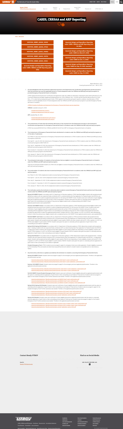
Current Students (81, 425)
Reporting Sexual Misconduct (54, 428)
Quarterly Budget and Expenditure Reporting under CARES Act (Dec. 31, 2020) (79, 58)
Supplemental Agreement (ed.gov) (40, 110)
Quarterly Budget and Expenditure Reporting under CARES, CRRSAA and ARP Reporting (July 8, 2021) (37, 67)
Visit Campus (95, 423)
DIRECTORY (92, 2)
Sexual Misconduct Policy (42, 428)
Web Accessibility (21, 428)
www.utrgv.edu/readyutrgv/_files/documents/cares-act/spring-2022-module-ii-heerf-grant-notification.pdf (59, 305)
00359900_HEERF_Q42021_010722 (37, 56)
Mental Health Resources (31, 428)
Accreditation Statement (51, 423)
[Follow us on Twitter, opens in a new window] (90, 364)
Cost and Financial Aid (67, 421)
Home (16, 36)
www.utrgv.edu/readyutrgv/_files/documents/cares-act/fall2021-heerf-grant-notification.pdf (55, 281)
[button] (121, 2)
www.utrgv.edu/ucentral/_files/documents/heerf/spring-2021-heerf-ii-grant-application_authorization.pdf (58, 261)
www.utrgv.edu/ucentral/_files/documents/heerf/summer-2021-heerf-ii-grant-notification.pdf (55, 270)
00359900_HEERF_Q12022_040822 (37, 51)
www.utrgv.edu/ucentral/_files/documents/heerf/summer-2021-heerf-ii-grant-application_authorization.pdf (59, 268)
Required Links (42, 423)
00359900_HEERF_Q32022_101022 (37, 42)
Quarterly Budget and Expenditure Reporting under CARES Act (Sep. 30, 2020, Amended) (79, 65)
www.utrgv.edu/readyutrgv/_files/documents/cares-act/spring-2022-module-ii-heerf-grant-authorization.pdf (59, 303)
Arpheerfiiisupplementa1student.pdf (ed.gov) (43, 119)
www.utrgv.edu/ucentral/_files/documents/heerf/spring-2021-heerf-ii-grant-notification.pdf (55, 260)
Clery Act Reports (35, 425)
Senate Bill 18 (27, 425)
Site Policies (35, 423)
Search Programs (66, 425)
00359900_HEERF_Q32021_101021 (37, 61)
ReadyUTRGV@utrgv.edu (26, 364)
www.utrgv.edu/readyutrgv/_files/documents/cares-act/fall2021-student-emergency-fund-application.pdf (58, 282)
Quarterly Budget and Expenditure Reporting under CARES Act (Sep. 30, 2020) (79, 72)
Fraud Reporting (21, 425)
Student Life (65, 423)
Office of (28, 9)
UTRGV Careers (96, 421)
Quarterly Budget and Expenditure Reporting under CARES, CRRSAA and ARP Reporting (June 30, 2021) (79, 44)
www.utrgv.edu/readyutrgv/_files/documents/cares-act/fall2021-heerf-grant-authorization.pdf (55, 279)
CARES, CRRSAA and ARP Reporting (25, 423)
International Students (83, 421)
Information (21, 36)
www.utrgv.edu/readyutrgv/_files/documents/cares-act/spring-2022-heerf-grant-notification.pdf (56, 293)
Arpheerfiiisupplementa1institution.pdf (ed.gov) (44, 117)
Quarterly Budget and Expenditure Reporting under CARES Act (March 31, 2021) (79, 52)
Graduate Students (82, 423)
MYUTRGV (103, 2)
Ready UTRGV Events (77, 8)
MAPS (98, 2)
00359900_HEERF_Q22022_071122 (37, 47)
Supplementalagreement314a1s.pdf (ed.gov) (43, 112)
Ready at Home (66, 8)
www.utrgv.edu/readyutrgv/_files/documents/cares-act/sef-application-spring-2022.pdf (54, 294)
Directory (95, 425)
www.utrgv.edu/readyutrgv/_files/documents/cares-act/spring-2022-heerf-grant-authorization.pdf (57, 291)
